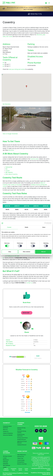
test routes (9, 36)
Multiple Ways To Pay (27, 14)
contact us (29, 282)
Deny (9, 251)
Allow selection (26, 251)
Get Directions (6, 104)
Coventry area (34, 159)
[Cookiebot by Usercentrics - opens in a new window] (45, 223)
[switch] (20, 246)
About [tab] (43, 227)
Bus (6, 169)
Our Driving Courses (20, 423)
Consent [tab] (9, 227)
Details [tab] (26, 227)
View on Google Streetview (10, 133)
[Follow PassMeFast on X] (41, 430)
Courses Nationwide (6, 452)
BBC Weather (9, 172)
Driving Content (22, 451)
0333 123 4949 (41, 426)
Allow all (43, 251)
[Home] (9, 2)
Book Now (26, 312)
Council (7, 170)
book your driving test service (17, 69)
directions (39, 34)
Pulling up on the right (13, 256)
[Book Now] (46, 3)
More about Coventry (11, 174)
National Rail (8, 167)
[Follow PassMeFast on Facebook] (36, 430)
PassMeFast (6, 422)
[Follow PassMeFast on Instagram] (45, 430)
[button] (26, 86)
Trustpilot (41, 438)
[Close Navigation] (47, 8)
